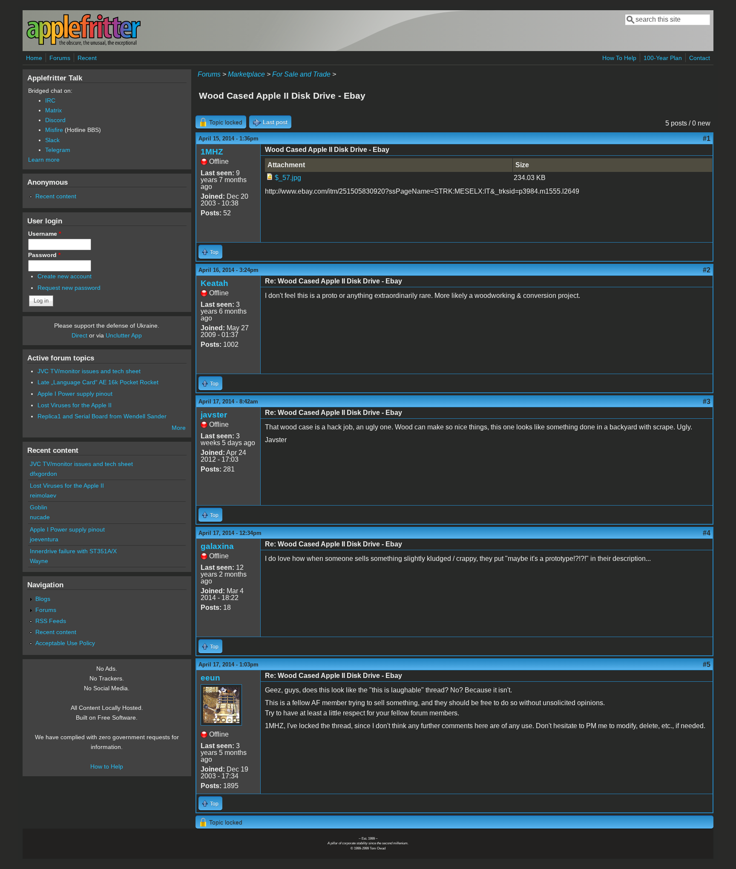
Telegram (57, 149)
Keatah (214, 283)
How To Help (619, 57)
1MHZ (212, 151)
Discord (55, 120)
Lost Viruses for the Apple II (74, 405)
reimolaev (43, 495)
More (179, 427)
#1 (706, 138)
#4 (706, 533)
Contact (699, 57)
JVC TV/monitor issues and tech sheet (89, 371)
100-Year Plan (663, 57)
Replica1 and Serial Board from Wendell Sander (102, 416)
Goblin (38, 507)
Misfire (54, 129)
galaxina (217, 546)
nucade (40, 517)
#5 (706, 664)
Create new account (64, 276)
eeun (210, 677)
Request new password (69, 287)
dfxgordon (43, 473)
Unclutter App (124, 335)
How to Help (106, 766)
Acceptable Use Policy (65, 643)
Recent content (55, 196)
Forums (59, 57)
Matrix (53, 110)
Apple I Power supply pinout (74, 393)
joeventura (44, 539)
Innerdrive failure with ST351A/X (73, 551)
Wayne (39, 560)
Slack (52, 140)
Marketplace (246, 74)
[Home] (83, 44)
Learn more (44, 159)
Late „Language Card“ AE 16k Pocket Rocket (97, 382)
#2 (706, 270)
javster (214, 414)
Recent (87, 57)
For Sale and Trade (301, 74)
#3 (706, 401)
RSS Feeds (50, 620)
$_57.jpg (288, 177)
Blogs (42, 598)
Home (34, 57)
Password (44, 255)
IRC (50, 100)
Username (44, 233)
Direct (79, 335)
